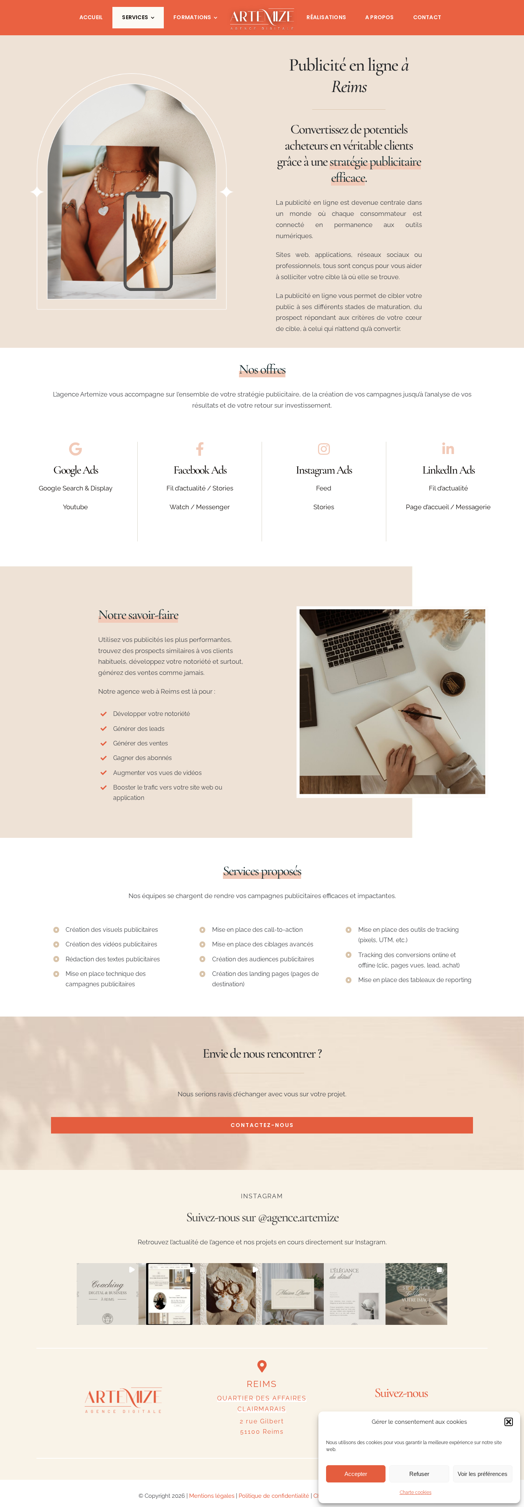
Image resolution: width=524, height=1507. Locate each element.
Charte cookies (416, 1492)
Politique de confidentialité (274, 1495)
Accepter (355, 1474)
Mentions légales (211, 1495)
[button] (508, 1422)
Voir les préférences (483, 1474)
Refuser (419, 1474)
